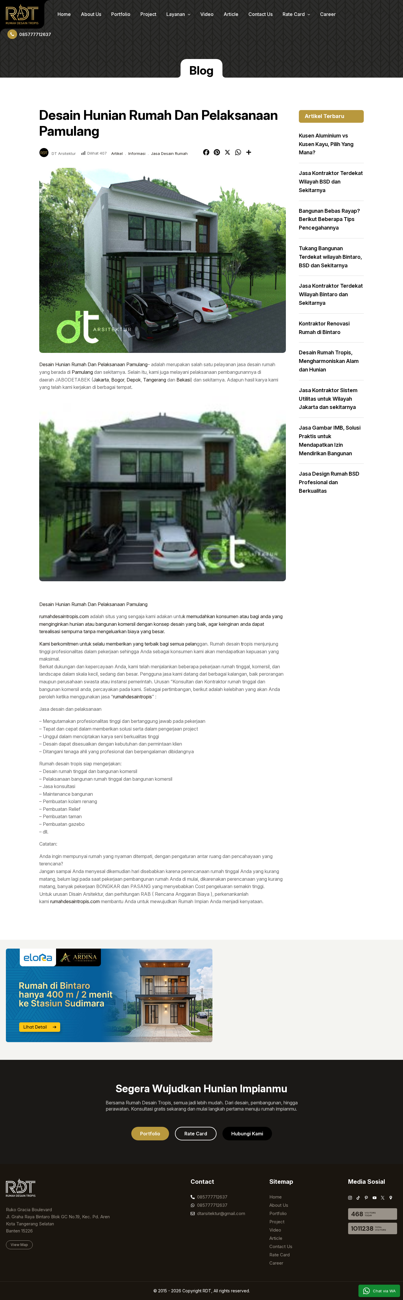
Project (148, 14)
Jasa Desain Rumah (169, 153)
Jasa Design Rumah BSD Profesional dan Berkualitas (329, 482)
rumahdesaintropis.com (64, 616)
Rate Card (294, 14)
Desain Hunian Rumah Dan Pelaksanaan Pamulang (93, 364)
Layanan (176, 14)
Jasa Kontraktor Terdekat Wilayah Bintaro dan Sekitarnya (331, 294)
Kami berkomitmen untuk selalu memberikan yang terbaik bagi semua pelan (118, 644)
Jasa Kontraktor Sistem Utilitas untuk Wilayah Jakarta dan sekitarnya (328, 398)
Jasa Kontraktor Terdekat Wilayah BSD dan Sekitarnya (331, 181)
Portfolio (120, 14)
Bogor (117, 380)
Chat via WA (384, 1290)
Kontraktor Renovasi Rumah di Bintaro (324, 327)
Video (207, 14)
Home (64, 14)
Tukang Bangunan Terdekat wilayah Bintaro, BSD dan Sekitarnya (330, 256)
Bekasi (183, 380)
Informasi (136, 153)
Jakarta (101, 380)
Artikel (117, 153)
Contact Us (260, 14)
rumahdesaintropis (132, 697)
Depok (134, 380)
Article (231, 14)
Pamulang (82, 372)
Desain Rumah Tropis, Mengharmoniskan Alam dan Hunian (329, 361)
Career (328, 14)
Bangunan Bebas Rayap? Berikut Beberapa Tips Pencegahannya (329, 219)
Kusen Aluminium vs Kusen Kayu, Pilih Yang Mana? (326, 144)
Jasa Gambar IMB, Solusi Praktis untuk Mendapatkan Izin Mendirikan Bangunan (330, 440)
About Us (91, 14)
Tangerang (154, 380)
